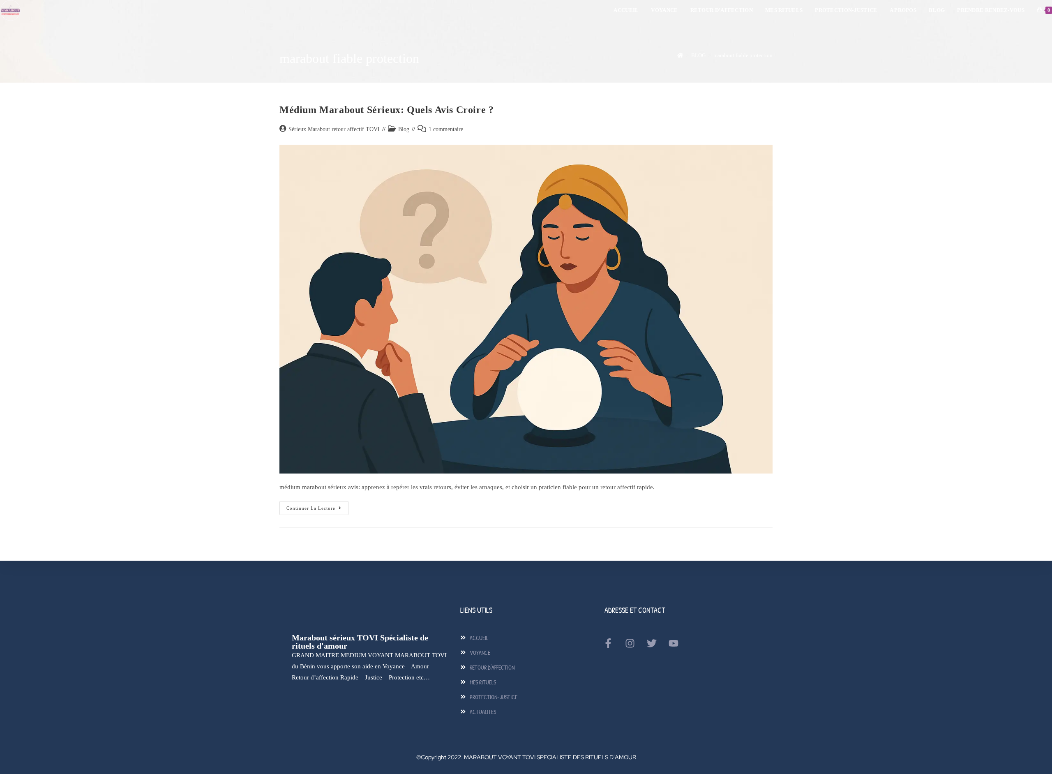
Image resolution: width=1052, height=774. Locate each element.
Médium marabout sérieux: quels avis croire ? (386, 109)
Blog (403, 129)
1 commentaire (446, 129)
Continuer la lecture (317, 506)
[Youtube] (673, 643)
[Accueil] (680, 55)
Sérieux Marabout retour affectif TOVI (334, 129)
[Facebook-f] (608, 643)
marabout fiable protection (743, 55)
